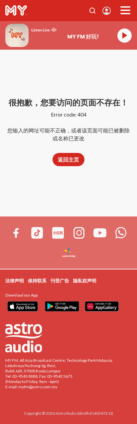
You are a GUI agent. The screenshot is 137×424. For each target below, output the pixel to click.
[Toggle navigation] (125, 10)
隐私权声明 (84, 280)
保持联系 (37, 280)
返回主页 (68, 159)
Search (92, 10)
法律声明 (14, 280)
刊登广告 (60, 280)
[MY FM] (16, 10)
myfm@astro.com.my (37, 386)
